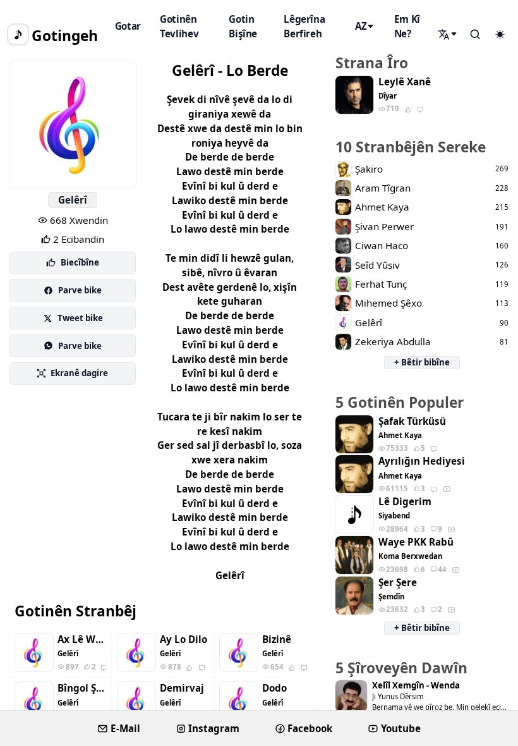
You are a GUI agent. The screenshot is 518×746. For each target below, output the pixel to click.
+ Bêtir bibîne (422, 362)
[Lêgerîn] (448, 34)
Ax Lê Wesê (81, 639)
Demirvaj (182, 688)
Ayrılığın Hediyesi (421, 461)
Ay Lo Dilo (183, 639)
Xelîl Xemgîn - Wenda (416, 685)
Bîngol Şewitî (81, 688)
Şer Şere (397, 583)
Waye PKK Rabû (416, 542)
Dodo (274, 688)
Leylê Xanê (404, 82)
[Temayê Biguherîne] (499, 35)
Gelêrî (72, 199)
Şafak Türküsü (412, 421)
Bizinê (276, 639)
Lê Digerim (404, 502)
